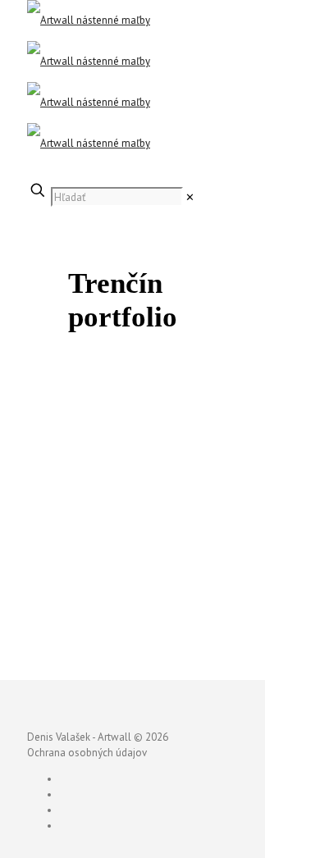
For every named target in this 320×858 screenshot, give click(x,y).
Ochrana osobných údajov (87, 753)
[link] (189, 197)
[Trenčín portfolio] (150, 648)
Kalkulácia (51, 172)
